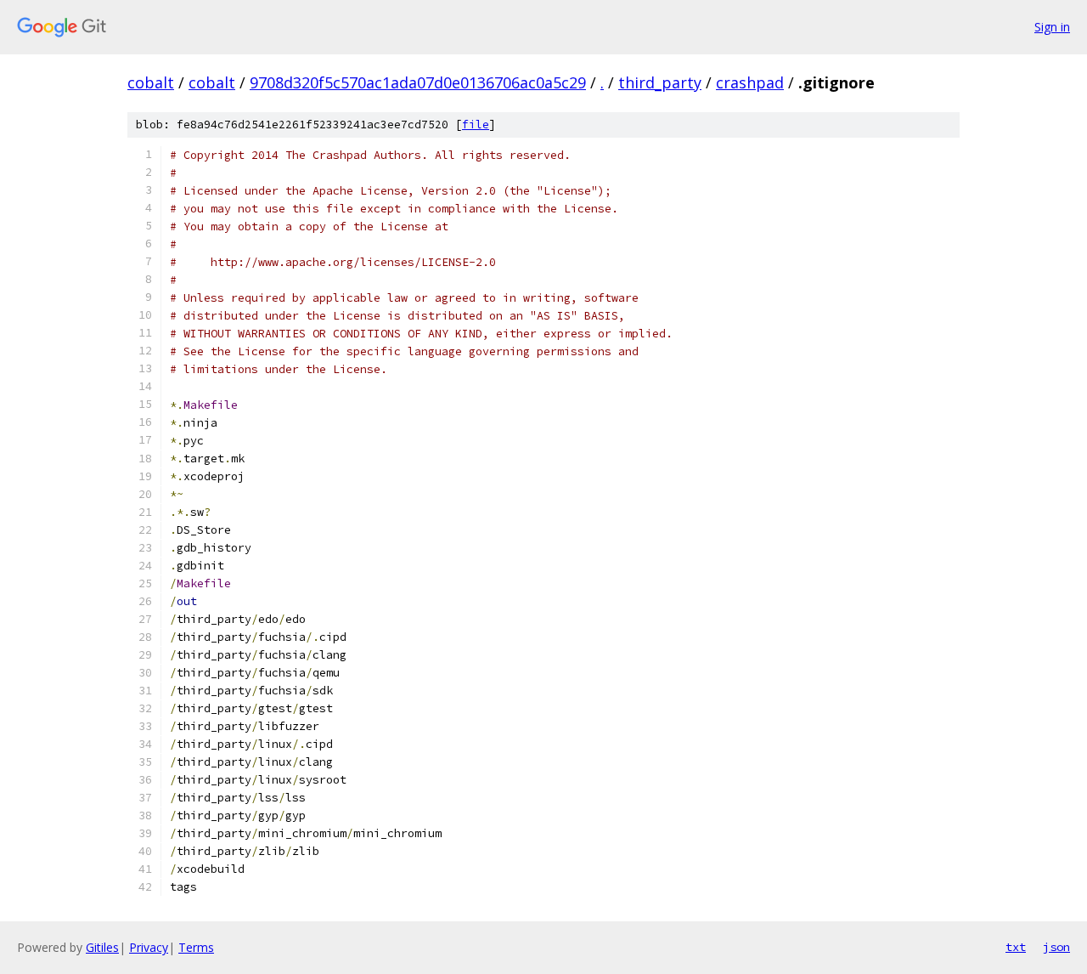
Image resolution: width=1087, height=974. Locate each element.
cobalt (150, 82)
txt (1015, 946)
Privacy (148, 947)
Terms (196, 947)
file (475, 124)
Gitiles (102, 947)
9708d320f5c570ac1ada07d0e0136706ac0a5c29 (418, 82)
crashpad (750, 82)
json (1056, 946)
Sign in (1052, 27)
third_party (659, 82)
